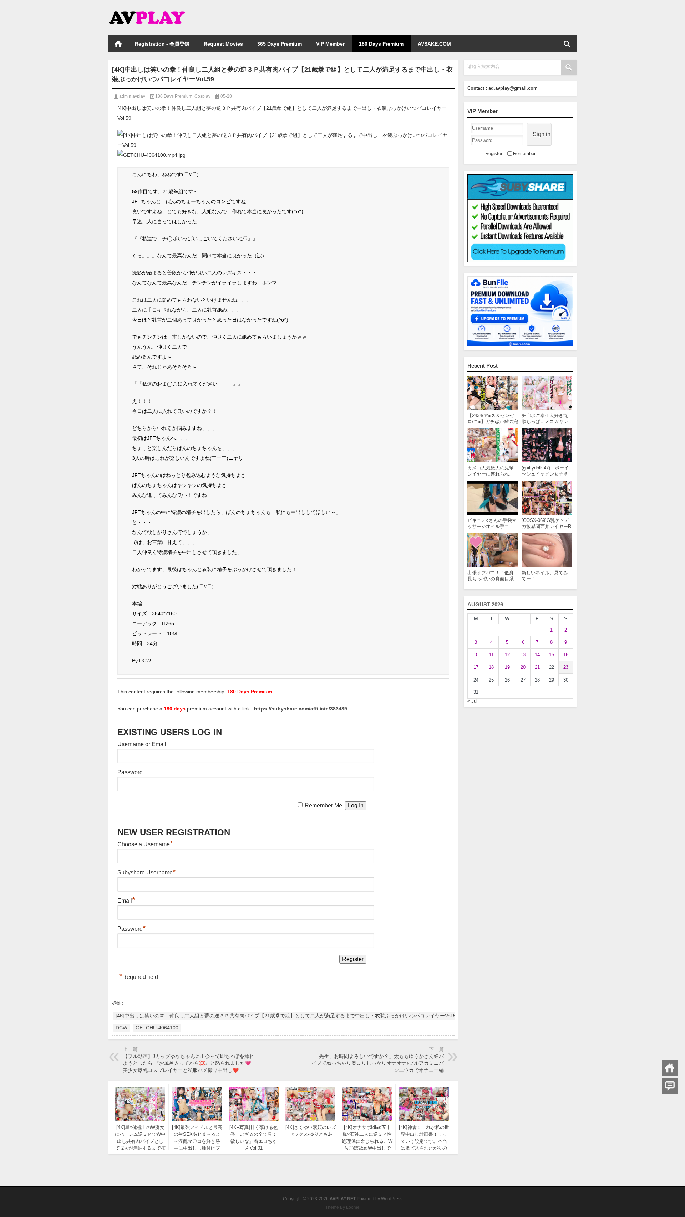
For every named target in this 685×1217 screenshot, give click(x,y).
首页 (118, 43)
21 (537, 667)
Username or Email (141, 744)
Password (130, 772)
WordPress (391, 1198)
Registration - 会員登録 (162, 44)
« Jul (472, 701)
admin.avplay (132, 96)
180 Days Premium (381, 44)
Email (126, 901)
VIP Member (330, 44)
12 (507, 654)
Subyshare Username (146, 872)
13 (523, 654)
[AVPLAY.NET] (154, 9)
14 (537, 654)
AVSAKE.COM (434, 44)
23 (565, 667)
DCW (121, 1028)
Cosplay (202, 96)
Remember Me (323, 805)
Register (493, 153)
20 (523, 667)
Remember (524, 153)
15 (551, 654)
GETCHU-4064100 (157, 1028)
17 (475, 667)
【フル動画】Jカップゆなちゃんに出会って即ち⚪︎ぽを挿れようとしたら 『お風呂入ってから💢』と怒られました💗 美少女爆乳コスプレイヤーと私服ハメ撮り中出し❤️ (188, 1063)
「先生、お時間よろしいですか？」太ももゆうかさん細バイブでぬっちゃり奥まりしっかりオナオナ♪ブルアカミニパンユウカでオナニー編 (377, 1063)
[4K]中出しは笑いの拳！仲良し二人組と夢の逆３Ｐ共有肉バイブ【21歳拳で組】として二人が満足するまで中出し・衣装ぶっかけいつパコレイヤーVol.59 (287, 1015)
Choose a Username (145, 844)
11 (491, 654)
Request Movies (223, 44)
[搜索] (567, 43)
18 (491, 667)
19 (507, 667)
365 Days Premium (279, 44)
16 (565, 654)
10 (475, 654)
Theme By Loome (342, 1207)
